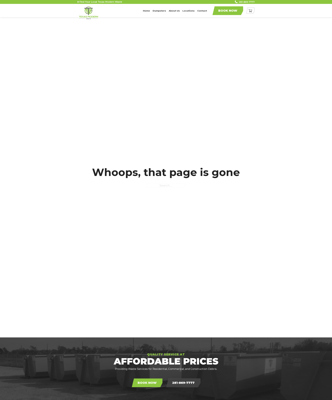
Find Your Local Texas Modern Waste (100, 2)
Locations (188, 10)
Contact (202, 10)
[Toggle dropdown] (78, 2)
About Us (174, 10)
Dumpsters (159, 10)
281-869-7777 (183, 383)
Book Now (227, 10)
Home (146, 10)
